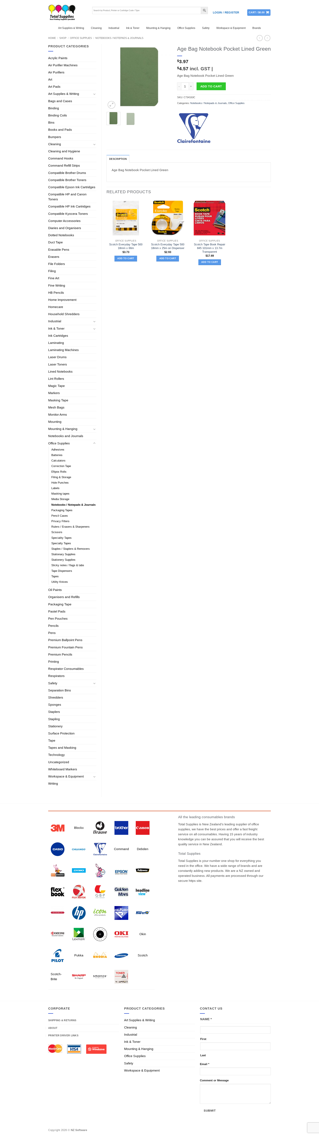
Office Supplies (186, 28)
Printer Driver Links (63, 1035)
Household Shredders (64, 314)
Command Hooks (60, 158)
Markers (54, 393)
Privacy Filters (60, 521)
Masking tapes (60, 493)
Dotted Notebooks (61, 235)
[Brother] (121, 827)
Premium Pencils (60, 654)
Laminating (56, 343)
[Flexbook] (57, 891)
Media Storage (60, 499)
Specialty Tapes (61, 543)
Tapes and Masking (62, 747)
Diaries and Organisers (64, 228)
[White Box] (121, 976)
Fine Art (53, 278)
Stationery (55, 726)
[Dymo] (79, 870)
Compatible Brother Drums (67, 173)
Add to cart (211, 86)
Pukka (78, 955)
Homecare (55, 307)
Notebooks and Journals (65, 436)
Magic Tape (56, 386)
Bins (51, 122)
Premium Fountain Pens (65, 647)
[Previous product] (267, 38)
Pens (52, 633)
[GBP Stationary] (100, 891)
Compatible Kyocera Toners (68, 213)
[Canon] (143, 827)
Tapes (55, 576)
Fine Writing (56, 285)
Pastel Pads (56, 611)
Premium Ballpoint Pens (65, 640)
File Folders (56, 264)
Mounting (54, 421)
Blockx (79, 827)
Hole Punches (60, 482)
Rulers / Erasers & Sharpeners (70, 526)
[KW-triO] (143, 912)
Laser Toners (57, 364)
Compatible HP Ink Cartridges (69, 206)
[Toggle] (94, 94)
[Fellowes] (143, 870)
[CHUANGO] (79, 849)
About (52, 1028)
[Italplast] (121, 912)
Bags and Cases (60, 101)
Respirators (56, 676)
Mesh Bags (56, 407)
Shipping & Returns (62, 1020)
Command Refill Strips (64, 165)
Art (50, 79)
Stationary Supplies (63, 554)
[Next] (166, 76)
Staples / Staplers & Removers (70, 548)
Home (52, 38)
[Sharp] (79, 976)
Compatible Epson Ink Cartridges (71, 187)
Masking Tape (58, 400)
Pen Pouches (58, 618)
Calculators (58, 460)
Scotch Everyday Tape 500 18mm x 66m (125, 246)
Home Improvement (62, 300)
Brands (256, 28)
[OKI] (121, 934)
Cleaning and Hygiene (64, 151)
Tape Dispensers (61, 570)
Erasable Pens (58, 249)
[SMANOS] (100, 976)
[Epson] (121, 870)
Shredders (55, 697)
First (203, 1039)
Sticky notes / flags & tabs (67, 565)
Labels (55, 488)
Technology (56, 755)
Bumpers (54, 137)
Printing (53, 661)
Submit (210, 1110)
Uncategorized (58, 762)
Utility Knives (59, 581)
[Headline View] (143, 891)
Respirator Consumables (66, 669)
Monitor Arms (57, 414)
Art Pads (54, 86)
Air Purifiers (56, 72)
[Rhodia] (100, 955)
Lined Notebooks (60, 371)
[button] (226, 12)
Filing (52, 271)
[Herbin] (57, 912)
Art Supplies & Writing (71, 28)
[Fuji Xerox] (79, 891)
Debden (142, 849)
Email (204, 1064)
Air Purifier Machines (63, 65)
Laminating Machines (63, 350)
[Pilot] (57, 955)
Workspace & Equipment (231, 28)
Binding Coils (57, 115)
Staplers (54, 712)
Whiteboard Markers (62, 769)
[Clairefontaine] (193, 128)
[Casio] (57, 849)
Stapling (54, 719)
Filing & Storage (61, 477)
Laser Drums (57, 357)
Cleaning (96, 28)
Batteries (56, 455)
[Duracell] (57, 870)
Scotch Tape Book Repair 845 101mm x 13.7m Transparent (209, 248)
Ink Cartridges (58, 335)
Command (121, 849)
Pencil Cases (59, 515)
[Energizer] (100, 870)
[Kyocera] (57, 934)
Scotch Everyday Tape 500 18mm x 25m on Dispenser (167, 246)
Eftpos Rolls (58, 471)
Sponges (54, 704)
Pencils (53, 625)
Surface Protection (61, 733)
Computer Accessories (64, 221)
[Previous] (112, 76)
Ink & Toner (132, 28)
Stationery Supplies (63, 559)
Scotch (143, 955)
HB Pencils (56, 292)
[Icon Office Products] (100, 912)
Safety (206, 28)
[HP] (79, 912)
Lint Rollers (56, 378)
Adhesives (57, 449)
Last (203, 1055)
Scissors (56, 532)
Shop (62, 38)
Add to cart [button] (125, 258)
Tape (51, 740)
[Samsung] (121, 955)
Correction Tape (61, 466)
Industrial (113, 28)
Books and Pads (60, 129)
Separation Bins (59, 690)
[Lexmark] (79, 934)
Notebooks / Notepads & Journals (119, 38)
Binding (53, 108)
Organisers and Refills (64, 597)
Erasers (53, 256)
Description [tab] (118, 158)
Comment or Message (214, 1080)
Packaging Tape (59, 604)
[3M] (57, 827)
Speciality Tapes (61, 537)
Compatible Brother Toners (67, 180)
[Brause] (100, 827)
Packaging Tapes (61, 510)
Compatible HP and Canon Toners (67, 197)
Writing (53, 783)
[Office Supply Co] (100, 934)
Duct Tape (55, 242)
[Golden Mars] (121, 891)
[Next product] (260, 38)
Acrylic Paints (57, 58)
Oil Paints (55, 590)
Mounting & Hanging (158, 28)
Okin (142, 934)
